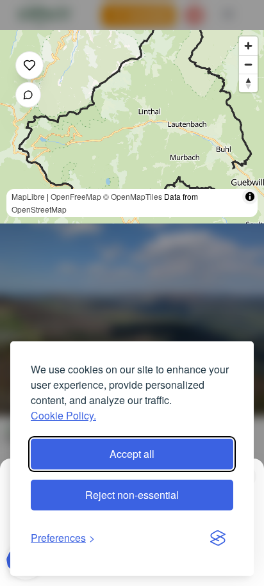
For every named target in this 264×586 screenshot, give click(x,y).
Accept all (132, 453)
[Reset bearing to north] (248, 83)
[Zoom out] (248, 64)
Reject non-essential (132, 494)
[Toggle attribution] (250, 196)
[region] (132, 127)
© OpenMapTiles (132, 196)
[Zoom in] (248, 46)
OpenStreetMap (39, 209)
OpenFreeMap (76, 196)
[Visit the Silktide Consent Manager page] (217, 538)
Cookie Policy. (63, 415)
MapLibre (28, 196)
